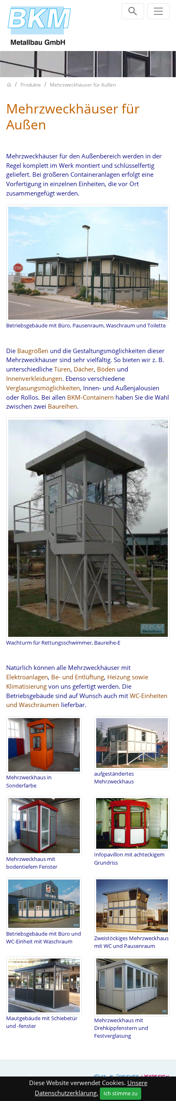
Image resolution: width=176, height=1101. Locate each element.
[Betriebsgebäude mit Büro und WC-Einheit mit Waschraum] (44, 903)
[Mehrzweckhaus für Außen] (44, 985)
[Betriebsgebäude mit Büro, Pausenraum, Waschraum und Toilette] (88, 262)
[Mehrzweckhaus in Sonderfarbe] (44, 744)
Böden (106, 369)
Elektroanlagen (27, 677)
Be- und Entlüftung (77, 677)
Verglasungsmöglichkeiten (43, 388)
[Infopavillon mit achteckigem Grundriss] (132, 823)
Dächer (84, 369)
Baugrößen (32, 351)
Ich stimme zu (121, 1093)
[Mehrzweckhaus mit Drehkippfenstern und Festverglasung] (132, 986)
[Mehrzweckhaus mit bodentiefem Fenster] (44, 825)
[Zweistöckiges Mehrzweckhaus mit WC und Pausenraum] (132, 905)
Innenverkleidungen (34, 378)
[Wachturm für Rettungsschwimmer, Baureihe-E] (88, 527)
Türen (62, 369)
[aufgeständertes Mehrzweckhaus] (132, 742)
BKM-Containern (90, 397)
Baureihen (62, 406)
